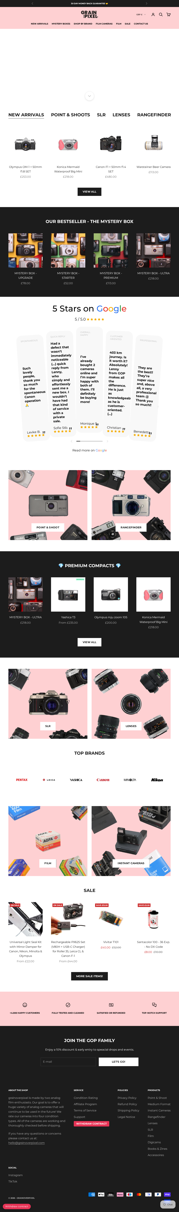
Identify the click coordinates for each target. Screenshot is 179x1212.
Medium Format (159, 1104)
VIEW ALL (89, 191)
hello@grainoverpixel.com (26, 1142)
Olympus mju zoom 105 (110, 617)
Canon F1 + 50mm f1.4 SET (111, 169)
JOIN (140, 1196)
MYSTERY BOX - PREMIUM (111, 275)
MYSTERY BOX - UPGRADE (26, 275)
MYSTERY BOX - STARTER (68, 275)
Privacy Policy (127, 1098)
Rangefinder (154, 114)
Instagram (15, 1175)
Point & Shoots (70, 114)
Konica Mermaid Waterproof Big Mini (68, 169)
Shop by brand (83, 23)
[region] (89, 62)
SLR (101, 114)
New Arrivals (39, 23)
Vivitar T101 (111, 942)
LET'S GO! (118, 1061)
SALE (127, 23)
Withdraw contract (16, 1206)
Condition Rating (86, 1098)
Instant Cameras (159, 1110)
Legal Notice (126, 1117)
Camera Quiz (89, 77)
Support (79, 1117)
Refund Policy (127, 1104)
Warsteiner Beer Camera (154, 167)
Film (118, 23)
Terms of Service (85, 1110)
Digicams (154, 1142)
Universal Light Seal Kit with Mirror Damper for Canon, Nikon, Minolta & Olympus (25, 949)
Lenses (121, 114)
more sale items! (89, 976)
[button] (72, 441)
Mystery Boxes (61, 23)
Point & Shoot (157, 1098)
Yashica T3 (68, 617)
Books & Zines (157, 1148)
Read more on (89, 450)
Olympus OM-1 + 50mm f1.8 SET (25, 169)
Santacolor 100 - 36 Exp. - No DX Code (153, 944)
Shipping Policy (128, 1110)
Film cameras (104, 23)
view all (89, 642)
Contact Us (141, 23)
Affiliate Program (85, 1104)
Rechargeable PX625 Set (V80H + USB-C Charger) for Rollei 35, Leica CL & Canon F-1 (68, 949)
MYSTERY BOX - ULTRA (153, 273)
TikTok (12, 1181)
